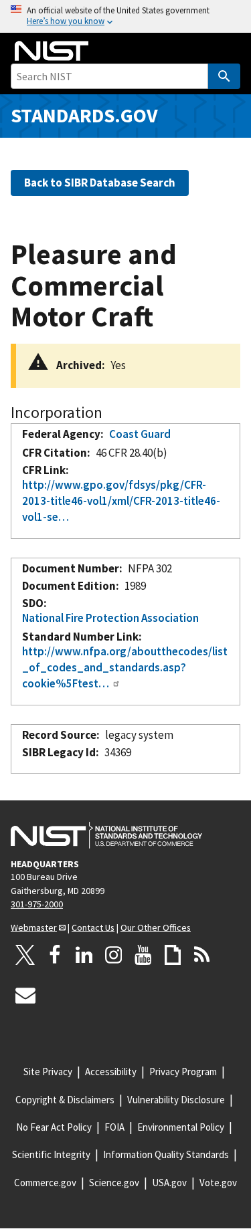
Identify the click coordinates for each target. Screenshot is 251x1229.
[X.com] (25, 955)
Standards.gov (84, 115)
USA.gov (169, 1182)
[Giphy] (172, 955)
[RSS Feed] (202, 955)
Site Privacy (47, 1071)
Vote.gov (218, 1182)
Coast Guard (140, 434)
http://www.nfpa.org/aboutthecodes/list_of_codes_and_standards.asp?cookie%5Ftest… (125, 667)
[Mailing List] (25, 995)
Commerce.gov (45, 1182)
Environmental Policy (180, 1127)
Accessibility (111, 1071)
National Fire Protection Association (110, 617)
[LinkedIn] (84, 955)
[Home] (51, 51)
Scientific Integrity (51, 1154)
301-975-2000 (37, 904)
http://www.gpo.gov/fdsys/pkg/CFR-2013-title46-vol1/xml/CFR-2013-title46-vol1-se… (121, 500)
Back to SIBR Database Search (99, 182)
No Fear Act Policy (54, 1127)
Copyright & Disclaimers (64, 1099)
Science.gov (114, 1182)
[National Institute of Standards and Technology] (106, 835)
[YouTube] (143, 955)
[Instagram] (114, 955)
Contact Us (93, 927)
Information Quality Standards (166, 1154)
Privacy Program (183, 1071)
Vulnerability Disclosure (176, 1099)
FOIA (114, 1127)
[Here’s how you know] (125, 16)
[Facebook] (55, 955)
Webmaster (34, 927)
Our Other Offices (155, 927)
